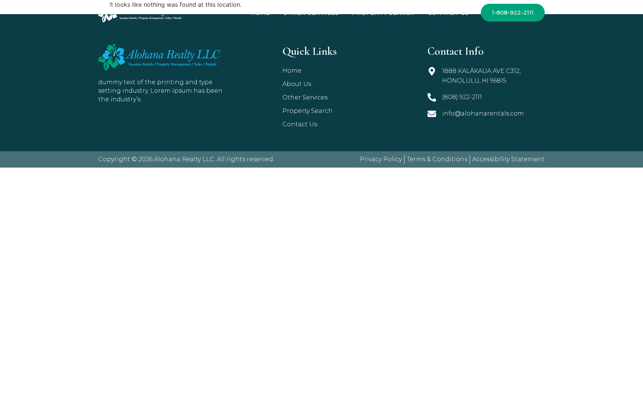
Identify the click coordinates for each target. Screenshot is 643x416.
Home (261, 13)
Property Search (383, 13)
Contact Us (448, 13)
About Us (296, 84)
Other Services (311, 13)
